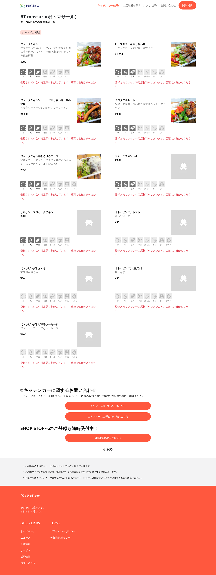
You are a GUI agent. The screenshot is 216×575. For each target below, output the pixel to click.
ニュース (25, 537)
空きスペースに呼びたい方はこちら (108, 416)
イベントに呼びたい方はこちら (108, 405)
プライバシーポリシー (63, 531)
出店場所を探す (132, 5)
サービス (25, 550)
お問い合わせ (168, 5)
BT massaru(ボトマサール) (48, 17)
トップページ (28, 531)
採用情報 (25, 556)
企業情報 (25, 544)
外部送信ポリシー (60, 537)
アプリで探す (150, 5)
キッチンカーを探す (109, 5)
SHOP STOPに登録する (108, 437)
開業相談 (187, 5)
